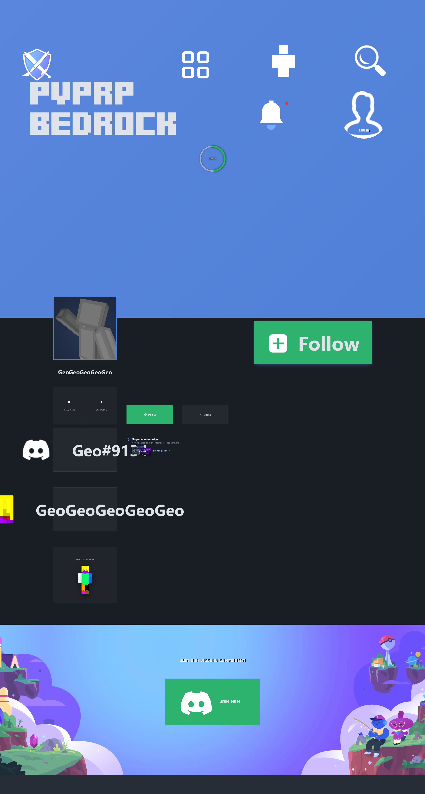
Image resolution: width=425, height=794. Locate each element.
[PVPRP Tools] (195, 65)
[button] (85, 328)
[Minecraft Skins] (283, 61)
